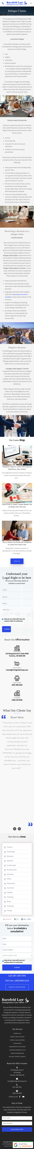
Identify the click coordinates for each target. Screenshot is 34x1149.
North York (10, 888)
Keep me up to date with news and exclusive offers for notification (14, 620)
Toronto (9, 847)
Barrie (9, 901)
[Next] (19, 828)
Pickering (10, 897)
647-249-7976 (19, 975)
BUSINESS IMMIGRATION (17, 1053)
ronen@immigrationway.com (17, 670)
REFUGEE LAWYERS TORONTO (17, 1056)
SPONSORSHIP (17, 1043)
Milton (9, 879)
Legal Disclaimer (9, 1146)
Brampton (10, 856)
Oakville (9, 892)
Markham (10, 861)
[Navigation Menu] (31, 3)
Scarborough (11, 865)
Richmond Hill (12, 870)
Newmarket (11, 883)
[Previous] (14, 828)
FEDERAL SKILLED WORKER (17, 1040)
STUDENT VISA (17, 1033)
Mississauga (11, 852)
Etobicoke (10, 906)
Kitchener (10, 874)
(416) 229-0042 (17, 700)
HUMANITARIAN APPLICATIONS (17, 1046)
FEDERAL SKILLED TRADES (17, 1037)
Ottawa (9, 911)
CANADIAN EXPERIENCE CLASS (17, 1050)
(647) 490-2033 (17, 685)
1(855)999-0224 (21, 980)
